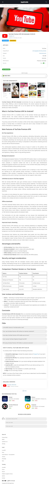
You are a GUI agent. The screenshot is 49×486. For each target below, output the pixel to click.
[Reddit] (13, 480)
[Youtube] (5, 480)
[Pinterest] (9, 480)
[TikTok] (8, 480)
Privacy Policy (4, 437)
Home (3, 5)
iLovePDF (4, 450)
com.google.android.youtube (39, 50)
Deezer (3, 471)
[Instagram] (11, 480)
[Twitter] (3, 480)
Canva (3, 469)
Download (6, 69)
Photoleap (4, 458)
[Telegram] (6, 480)
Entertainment (11, 5)
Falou (3, 452)
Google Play (36, 354)
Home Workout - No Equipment (8, 454)
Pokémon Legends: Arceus (7, 473)
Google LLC (11, 36)
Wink (3, 460)
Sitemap (3, 443)
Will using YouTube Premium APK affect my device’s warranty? (18, 343)
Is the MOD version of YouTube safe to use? (13, 327)
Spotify (3, 475)
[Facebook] (2, 480)
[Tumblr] (12, 480)
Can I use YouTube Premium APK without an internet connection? (18, 331)
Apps (6, 5)
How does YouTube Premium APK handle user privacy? (16, 335)
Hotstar (3, 478)
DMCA (3, 439)
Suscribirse (6, 40)
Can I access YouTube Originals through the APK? (15, 339)
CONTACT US (4, 441)
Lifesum (3, 456)
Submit (44, 429)
